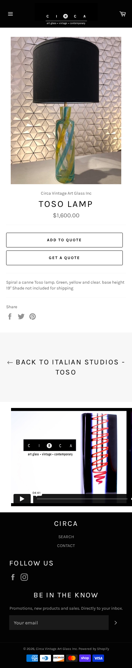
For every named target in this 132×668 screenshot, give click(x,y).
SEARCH (66, 536)
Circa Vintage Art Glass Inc (56, 649)
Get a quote (64, 257)
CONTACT (66, 545)
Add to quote (64, 240)
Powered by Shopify (94, 649)
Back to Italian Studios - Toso (69, 367)
